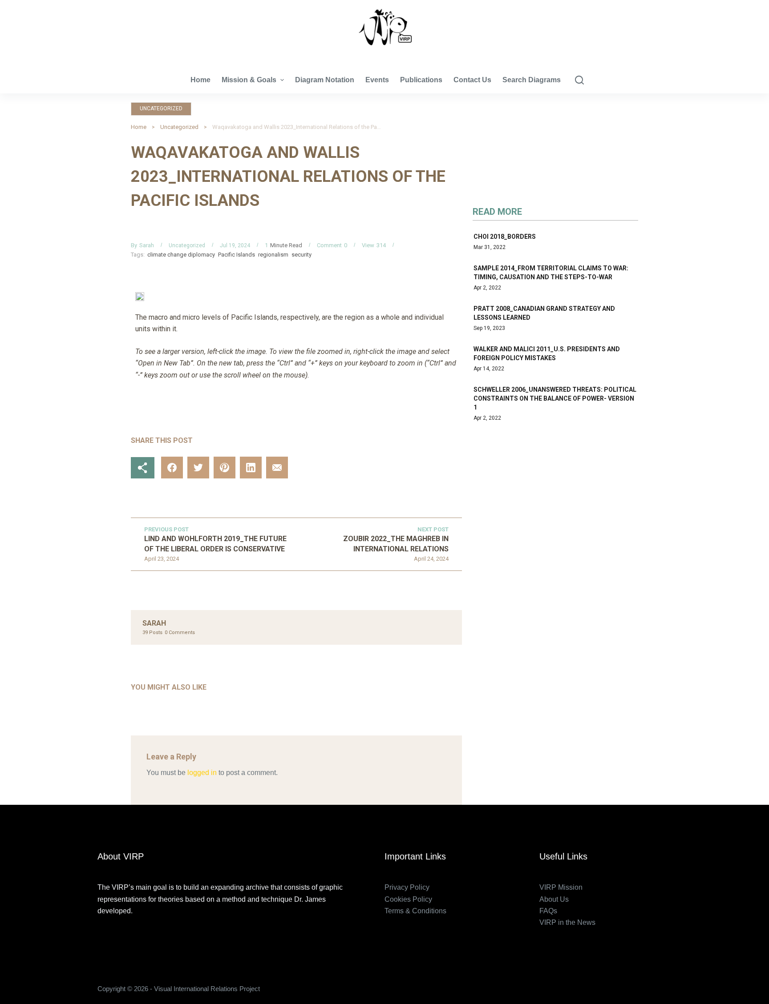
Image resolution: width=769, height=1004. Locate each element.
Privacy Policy (406, 887)
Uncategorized (161, 108)
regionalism (273, 254)
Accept (42, 978)
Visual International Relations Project (384, 53)
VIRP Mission (561, 887)
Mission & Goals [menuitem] (249, 80)
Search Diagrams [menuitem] (531, 80)
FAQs (548, 911)
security (301, 254)
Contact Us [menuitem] (472, 80)
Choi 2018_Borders (505, 236)
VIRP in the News (567, 922)
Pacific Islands (236, 254)
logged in (202, 772)
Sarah (146, 245)
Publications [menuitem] (421, 80)
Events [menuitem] (377, 80)
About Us (554, 899)
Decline (83, 978)
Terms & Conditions (415, 911)
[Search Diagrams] (579, 80)
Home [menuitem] (200, 80)
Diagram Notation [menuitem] (324, 80)
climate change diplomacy (181, 254)
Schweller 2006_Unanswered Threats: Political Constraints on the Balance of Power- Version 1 (555, 398)
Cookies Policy (408, 899)
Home (138, 127)
